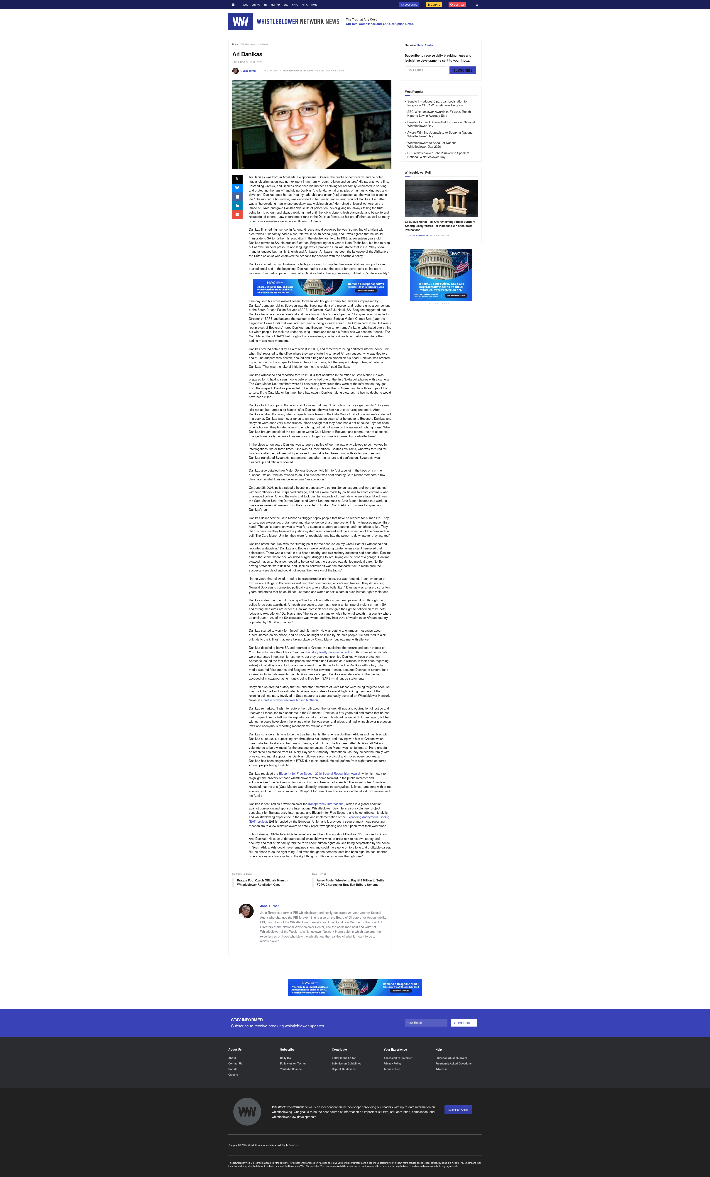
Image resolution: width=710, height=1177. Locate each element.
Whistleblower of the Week (254, 44)
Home (235, 44)
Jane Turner (249, 70)
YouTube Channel (291, 1069)
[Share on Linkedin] (237, 205)
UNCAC (256, 4)
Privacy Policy (392, 1063)
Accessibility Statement (398, 1058)
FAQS (314, 4)
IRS (265, 4)
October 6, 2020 (441, 235)
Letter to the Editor (344, 1058)
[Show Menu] (233, 5)
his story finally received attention (329, 652)
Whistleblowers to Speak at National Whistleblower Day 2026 (432, 144)
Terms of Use (392, 1069)
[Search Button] (477, 4)
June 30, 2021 (270, 70)
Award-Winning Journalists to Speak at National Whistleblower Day (440, 134)
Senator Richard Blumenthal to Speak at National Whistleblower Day (441, 124)
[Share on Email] (237, 214)
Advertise (441, 1069)
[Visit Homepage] (283, 21)
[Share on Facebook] (237, 196)
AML (245, 4)
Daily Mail (286, 1058)
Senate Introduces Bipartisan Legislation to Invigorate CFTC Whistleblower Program (437, 103)
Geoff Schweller (418, 235)
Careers (233, 1074)
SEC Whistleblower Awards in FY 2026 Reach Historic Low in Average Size (439, 113)
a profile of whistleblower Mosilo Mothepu (289, 700)
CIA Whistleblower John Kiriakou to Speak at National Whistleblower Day (438, 154)
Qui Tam (275, 4)
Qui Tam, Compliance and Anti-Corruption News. (380, 24)
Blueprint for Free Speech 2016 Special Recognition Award (319, 773)
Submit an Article (458, 1109)
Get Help (459, 4)
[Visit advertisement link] (320, 287)
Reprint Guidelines (344, 1069)
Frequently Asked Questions (453, 1063)
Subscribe (410, 4)
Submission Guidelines (346, 1063)
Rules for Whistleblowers (451, 1058)
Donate (435, 4)
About (232, 1058)
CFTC (295, 4)
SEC (286, 4)
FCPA (305, 4)
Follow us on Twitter (293, 1063)
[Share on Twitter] (237, 179)
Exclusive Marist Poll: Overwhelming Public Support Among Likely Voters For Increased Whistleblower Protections (439, 225)
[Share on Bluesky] (237, 188)
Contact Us (235, 1063)
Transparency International (326, 803)
